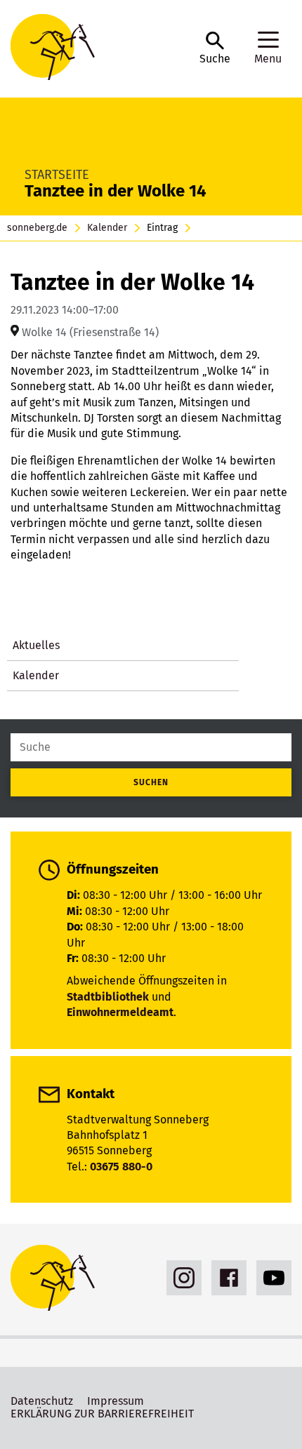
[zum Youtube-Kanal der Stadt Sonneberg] (270, 1277)
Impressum (115, 1401)
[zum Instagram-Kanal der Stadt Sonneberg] (180, 1277)
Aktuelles (36, 645)
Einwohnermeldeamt (120, 1012)
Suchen (151, 782)
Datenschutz (42, 1401)
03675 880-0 (121, 1166)
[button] (214, 48)
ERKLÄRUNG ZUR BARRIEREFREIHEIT (102, 1413)
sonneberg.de (37, 228)
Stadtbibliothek (108, 996)
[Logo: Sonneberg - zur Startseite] (98, 49)
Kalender (107, 228)
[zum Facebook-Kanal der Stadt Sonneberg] (225, 1277)
